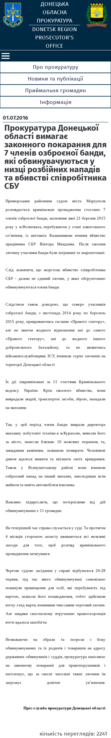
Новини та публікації (55, 78)
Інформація (56, 102)
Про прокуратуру (55, 67)
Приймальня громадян (55, 90)
